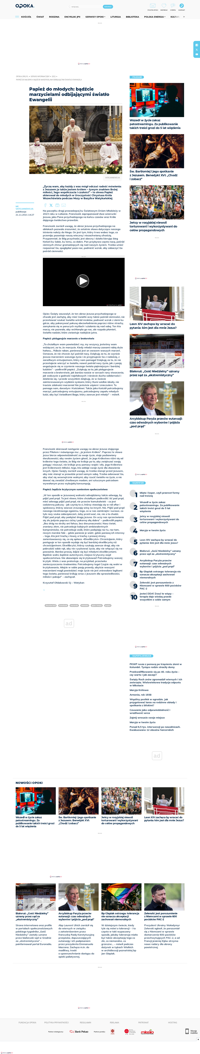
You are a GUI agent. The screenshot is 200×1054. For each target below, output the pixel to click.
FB (45, 205)
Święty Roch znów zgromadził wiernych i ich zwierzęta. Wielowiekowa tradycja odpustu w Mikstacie (156, 682)
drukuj (58, 205)
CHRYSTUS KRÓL (51, 605)
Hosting (172, 1022)
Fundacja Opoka (27, 1022)
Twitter (51, 205)
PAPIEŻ (107, 605)
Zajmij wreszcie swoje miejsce (147, 717)
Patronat (143, 1022)
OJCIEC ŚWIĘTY (97, 605)
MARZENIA (74, 605)
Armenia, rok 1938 (140, 694)
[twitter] (196, 49)
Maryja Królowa (139, 690)
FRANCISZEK (63, 605)
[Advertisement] (100, 43)
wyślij (64, 205)
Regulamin (85, 1022)
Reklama (114, 1022)
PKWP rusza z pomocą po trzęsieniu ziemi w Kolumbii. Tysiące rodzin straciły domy (156, 666)
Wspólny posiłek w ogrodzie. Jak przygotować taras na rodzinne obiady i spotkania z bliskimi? (153, 702)
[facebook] (196, 45)
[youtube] (196, 54)
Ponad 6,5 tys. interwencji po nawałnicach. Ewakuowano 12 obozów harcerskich (155, 728)
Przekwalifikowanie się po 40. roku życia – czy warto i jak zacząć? (154, 673)
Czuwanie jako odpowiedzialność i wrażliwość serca (150, 711)
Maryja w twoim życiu (143, 722)
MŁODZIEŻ (84, 605)
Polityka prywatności (56, 1022)
